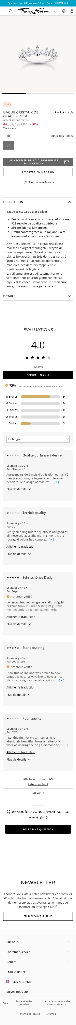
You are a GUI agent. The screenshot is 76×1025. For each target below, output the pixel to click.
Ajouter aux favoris (41, 182)
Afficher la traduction (20, 546)
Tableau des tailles (60, 136)
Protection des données (24, 1003)
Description (13, 202)
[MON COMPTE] (64, 11)
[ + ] (56, 482)
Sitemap (51, 1013)
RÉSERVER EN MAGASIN (37, 172)
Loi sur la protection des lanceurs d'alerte (56, 1003)
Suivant (38, 793)
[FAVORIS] (56, 11)
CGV (5, 1003)
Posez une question (38, 829)
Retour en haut (38, 784)
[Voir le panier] (72, 11)
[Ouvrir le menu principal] (3, 11)
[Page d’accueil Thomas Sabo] (10, 11)
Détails (9, 296)
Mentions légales (30, 1013)
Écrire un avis (38, 375)
